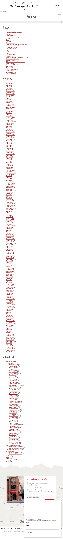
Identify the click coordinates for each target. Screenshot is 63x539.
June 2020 (9, 177)
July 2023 (9, 124)
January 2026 (10, 92)
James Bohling (13, 392)
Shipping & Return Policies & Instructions (18, 65)
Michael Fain (12, 414)
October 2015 (10, 258)
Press (7, 458)
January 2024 (10, 119)
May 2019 (9, 196)
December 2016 (10, 239)
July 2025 (9, 97)
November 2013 (10, 288)
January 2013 (10, 297)
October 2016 (10, 242)
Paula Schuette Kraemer (16, 424)
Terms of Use (9, 66)
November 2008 (10, 350)
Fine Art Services (11, 48)
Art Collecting (10, 361)
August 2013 (9, 293)
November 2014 (10, 272)
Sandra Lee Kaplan (14, 432)
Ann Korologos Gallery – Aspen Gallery (17, 37)
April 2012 (9, 300)
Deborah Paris (13, 381)
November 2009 (10, 338)
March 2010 (9, 332)
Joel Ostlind (12, 395)
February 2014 (10, 284)
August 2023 (10, 123)
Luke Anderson (13, 407)
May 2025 (9, 100)
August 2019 (9, 192)
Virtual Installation (11, 73)
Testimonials (9, 68)
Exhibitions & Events (20, 528)
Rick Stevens (13, 429)
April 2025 (9, 101)
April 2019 (9, 198)
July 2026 (9, 85)
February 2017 (10, 236)
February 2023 (10, 132)
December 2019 (10, 186)
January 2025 (10, 105)
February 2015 (10, 268)
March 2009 (9, 346)
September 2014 (11, 275)
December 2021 (10, 152)
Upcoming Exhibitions (12, 69)
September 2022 (11, 139)
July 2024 (9, 113)
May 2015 (9, 265)
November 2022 (10, 136)
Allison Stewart (13, 366)
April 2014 (9, 283)
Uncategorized (10, 460)
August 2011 (9, 309)
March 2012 (9, 302)
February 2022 (10, 149)
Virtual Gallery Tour (11, 72)
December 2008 (10, 349)
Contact (8, 41)
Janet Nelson (13, 394)
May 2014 (9, 281)
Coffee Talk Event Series (16, 448)
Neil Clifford (12, 422)
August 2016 (9, 245)
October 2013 (10, 290)
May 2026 (9, 88)
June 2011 (9, 312)
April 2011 (9, 315)
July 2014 (9, 278)
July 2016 (9, 246)
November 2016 (10, 240)
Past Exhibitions (10, 56)
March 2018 (9, 217)
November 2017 (10, 223)
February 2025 (10, 104)
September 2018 (11, 208)
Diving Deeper (10, 451)
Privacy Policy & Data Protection (15, 62)
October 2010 (10, 322)
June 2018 (9, 212)
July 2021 (9, 158)
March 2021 (9, 164)
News (7, 53)
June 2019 (9, 195)
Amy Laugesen (13, 367)
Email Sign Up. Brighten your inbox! (16, 44)
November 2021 (10, 154)
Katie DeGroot (13, 398)
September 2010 (11, 324)
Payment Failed (10, 60)
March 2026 (9, 89)
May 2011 (8, 313)
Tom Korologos (13, 441)
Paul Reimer (12, 423)
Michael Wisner (13, 417)
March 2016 (9, 250)
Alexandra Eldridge (14, 364)
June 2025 (9, 98)
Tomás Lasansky (14, 442)
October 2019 (10, 189)
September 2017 (10, 225)
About (8, 34)
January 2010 (10, 335)
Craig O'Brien (13, 376)
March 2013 (9, 296)
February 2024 (10, 117)
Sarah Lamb (12, 433)
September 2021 (11, 155)
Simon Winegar (13, 438)
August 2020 (10, 174)
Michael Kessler (13, 416)
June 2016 (9, 247)
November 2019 (10, 187)
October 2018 (10, 206)
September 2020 (11, 173)
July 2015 (9, 262)
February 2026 (10, 91)
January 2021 (10, 167)
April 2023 (9, 129)
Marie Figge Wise (14, 411)
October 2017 (10, 224)
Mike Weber (12, 419)
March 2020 (9, 182)
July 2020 (9, 176)
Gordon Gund (13, 389)
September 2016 (11, 243)
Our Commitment (11, 54)
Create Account (10, 43)
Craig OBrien (13, 378)
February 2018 (10, 218)
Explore (9, 528)
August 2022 (10, 141)
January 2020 (10, 184)
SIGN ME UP (50, 500)
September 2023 (11, 121)
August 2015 (9, 261)
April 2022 (9, 146)
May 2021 (9, 161)
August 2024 (10, 111)
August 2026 (10, 83)
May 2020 (9, 179)
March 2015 (9, 266)
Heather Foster (13, 391)
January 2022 (10, 151)
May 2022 (9, 145)
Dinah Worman (13, 383)
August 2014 (9, 277)
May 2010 (9, 329)
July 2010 (9, 327)
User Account (10, 70)
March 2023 (9, 130)
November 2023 (10, 120)
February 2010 (10, 334)
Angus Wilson (13, 372)
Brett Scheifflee (13, 373)
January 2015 (10, 269)
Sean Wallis (12, 435)
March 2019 (9, 199)
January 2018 (10, 220)
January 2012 (10, 303)
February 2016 (10, 252)
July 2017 (9, 228)
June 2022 (9, 143)
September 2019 (11, 190)
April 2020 (9, 180)
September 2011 (10, 308)
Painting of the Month (15, 454)
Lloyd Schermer (13, 405)
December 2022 (10, 135)
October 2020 (10, 171)
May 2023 (9, 127)
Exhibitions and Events (12, 46)
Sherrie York (12, 436)
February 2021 (10, 165)
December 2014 (10, 271)
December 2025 (10, 94)
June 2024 (9, 114)
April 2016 (9, 249)
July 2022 (9, 142)
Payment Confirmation (12, 59)
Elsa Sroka (12, 386)
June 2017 (9, 230)
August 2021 (9, 157)
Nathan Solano (13, 420)
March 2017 (9, 234)
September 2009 (11, 341)
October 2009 (10, 340)
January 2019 (10, 202)
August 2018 (9, 209)
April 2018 (9, 215)
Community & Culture (12, 445)
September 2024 (11, 110)
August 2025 (10, 95)
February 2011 (10, 318)
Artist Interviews (14, 452)
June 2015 (9, 264)
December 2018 (10, 204)
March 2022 (9, 148)
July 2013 (9, 294)
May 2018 (9, 214)
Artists (8, 38)
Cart (7, 40)
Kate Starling (13, 397)
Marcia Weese (13, 408)
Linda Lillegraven (14, 402)
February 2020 (10, 183)
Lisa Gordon (12, 404)
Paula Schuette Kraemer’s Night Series (17, 57)
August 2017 (9, 227)
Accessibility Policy (11, 35)
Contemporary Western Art (14, 449)
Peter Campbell (13, 427)
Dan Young (12, 379)
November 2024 (10, 108)
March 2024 (9, 116)
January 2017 (10, 237)
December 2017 (10, 221)
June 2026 (9, 86)
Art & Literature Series (15, 446)
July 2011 (9, 310)
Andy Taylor (12, 370)
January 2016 (10, 253)
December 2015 (10, 255)
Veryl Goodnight (13, 443)
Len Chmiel (12, 400)
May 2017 (8, 231)
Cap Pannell (12, 375)
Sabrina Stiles (13, 430)
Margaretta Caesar (14, 410)
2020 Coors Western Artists (14, 32)
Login (7, 51)
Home (7, 50)
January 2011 (10, 319)
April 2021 (9, 163)
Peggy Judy (12, 426)
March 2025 (9, 102)
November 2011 (10, 305)
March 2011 (9, 316)
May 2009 (9, 344)
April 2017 (9, 233)
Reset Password (10, 63)
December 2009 (10, 337)
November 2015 (10, 256)
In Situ (8, 455)
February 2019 (10, 201)
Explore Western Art (12, 47)
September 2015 (11, 259)
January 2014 (10, 286)
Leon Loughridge (14, 401)
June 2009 (9, 343)
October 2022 (10, 138)
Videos (8, 461)
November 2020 (10, 170)
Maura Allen (12, 413)
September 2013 (11, 291)
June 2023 (9, 126)
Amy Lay (11, 369)
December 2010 (10, 321)
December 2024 (10, 107)
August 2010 (9, 325)
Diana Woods (13, 382)
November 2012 (10, 299)
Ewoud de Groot (13, 388)
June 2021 (9, 160)
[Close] (61, 501)
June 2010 (9, 328)
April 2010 (9, 331)
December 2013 (10, 287)
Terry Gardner (13, 439)
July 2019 (9, 193)
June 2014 (9, 280)
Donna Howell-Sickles (15, 385)
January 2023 (10, 133)
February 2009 (10, 347)
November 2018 (10, 205)
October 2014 (10, 274)
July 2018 (9, 211)
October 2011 (10, 306)
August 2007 (10, 351)
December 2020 (10, 168)
